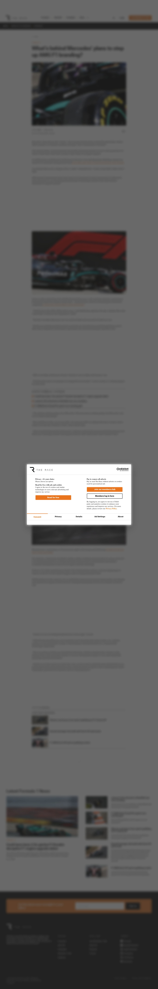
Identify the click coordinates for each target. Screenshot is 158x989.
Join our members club (104, 489)
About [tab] (120, 517)
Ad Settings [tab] (99, 517)
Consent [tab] (37, 517)
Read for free (53, 497)
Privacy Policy (111, 508)
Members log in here (104, 496)
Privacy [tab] (58, 517)
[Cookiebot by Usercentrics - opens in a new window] (118, 469)
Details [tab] (79, 517)
